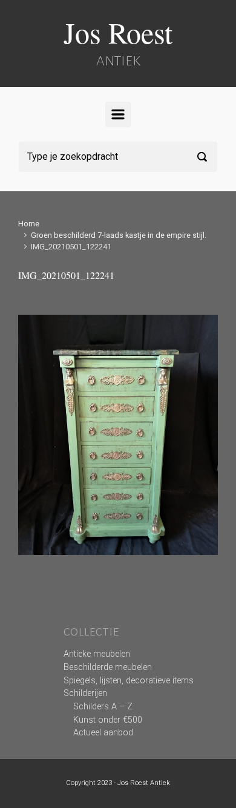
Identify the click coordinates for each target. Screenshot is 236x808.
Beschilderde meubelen (108, 667)
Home (28, 223)
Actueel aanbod (103, 733)
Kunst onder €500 (107, 720)
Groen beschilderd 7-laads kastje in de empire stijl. (118, 235)
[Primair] (118, 114)
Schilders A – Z (103, 706)
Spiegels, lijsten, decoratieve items (129, 680)
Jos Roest (118, 32)
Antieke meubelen (97, 654)
